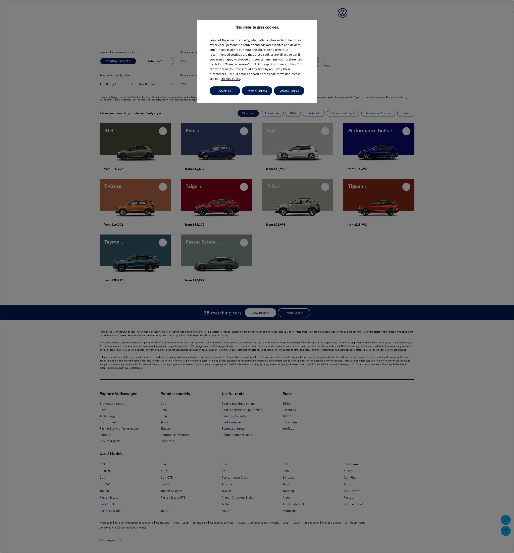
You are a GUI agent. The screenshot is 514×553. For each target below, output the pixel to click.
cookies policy (230, 79)
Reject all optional (257, 90)
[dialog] (257, 276)
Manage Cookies (289, 90)
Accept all (225, 90)
